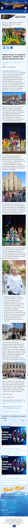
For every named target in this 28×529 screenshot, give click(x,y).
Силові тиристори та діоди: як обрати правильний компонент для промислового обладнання (13, 451)
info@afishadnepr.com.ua (9, 516)
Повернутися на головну (11, 411)
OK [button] (14, 526)
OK (25, 497)
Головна (3, 2)
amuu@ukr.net (6, 514)
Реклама (15, 2)
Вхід (26, 2)
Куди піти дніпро (17, 406)
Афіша (6, 22)
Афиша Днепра (16, 408)
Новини (4, 408)
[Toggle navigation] (25, 11)
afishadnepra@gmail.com (9, 512)
